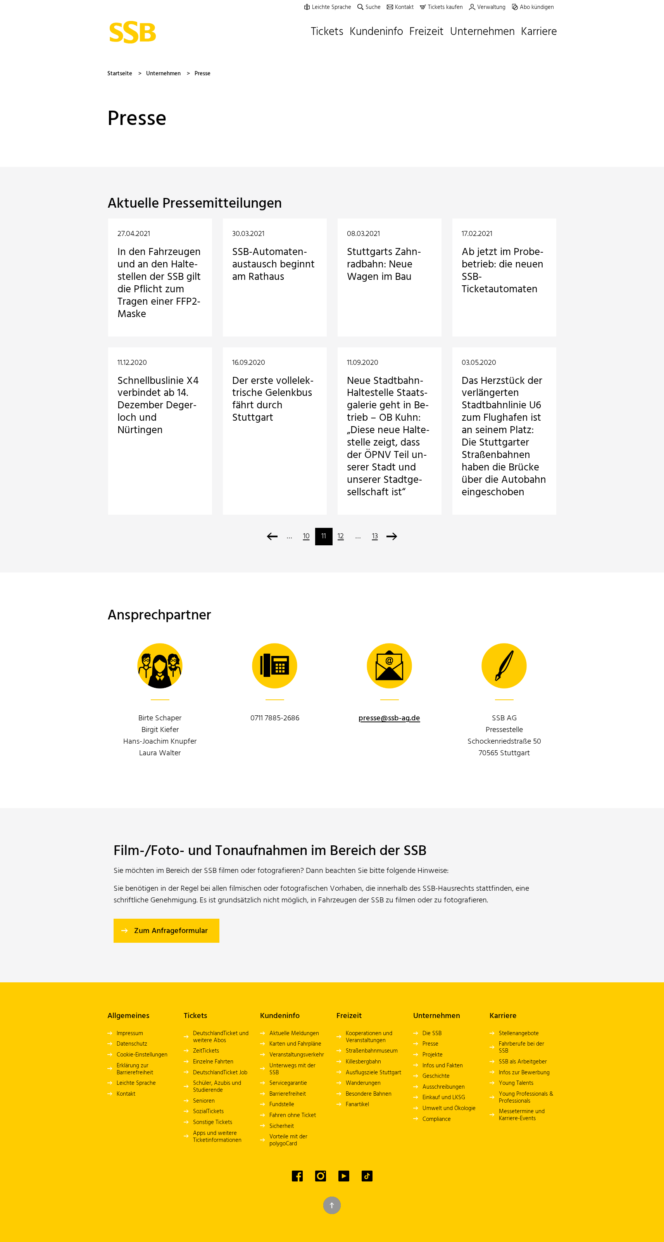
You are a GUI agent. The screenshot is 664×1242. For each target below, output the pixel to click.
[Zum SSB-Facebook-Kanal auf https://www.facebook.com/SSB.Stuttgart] (297, 1176)
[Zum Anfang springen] (332, 1205)
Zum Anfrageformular (171, 931)
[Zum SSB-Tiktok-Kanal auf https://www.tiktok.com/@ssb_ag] (367, 1176)
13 (375, 536)
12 (341, 536)
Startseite (119, 73)
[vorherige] (272, 536)
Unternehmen (163, 73)
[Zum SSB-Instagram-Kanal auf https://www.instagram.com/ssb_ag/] (320, 1176)
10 (306, 536)
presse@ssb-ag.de (389, 718)
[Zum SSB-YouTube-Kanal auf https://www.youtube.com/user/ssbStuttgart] (343, 1176)
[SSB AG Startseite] (134, 32)
